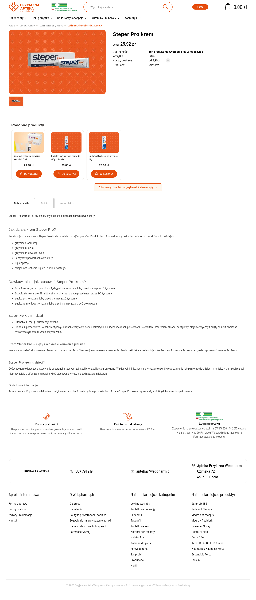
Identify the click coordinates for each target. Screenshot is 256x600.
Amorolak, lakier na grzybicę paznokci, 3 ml (27, 157)
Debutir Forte (200, 532)
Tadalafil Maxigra (202, 509)
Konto (200, 6)
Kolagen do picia (141, 543)
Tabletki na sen (140, 526)
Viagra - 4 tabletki (202, 520)
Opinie (44, 203)
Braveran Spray (201, 526)
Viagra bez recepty (203, 515)
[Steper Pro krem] (16, 101)
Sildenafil (136, 515)
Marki (134, 565)
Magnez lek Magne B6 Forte (208, 548)
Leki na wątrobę (140, 503)
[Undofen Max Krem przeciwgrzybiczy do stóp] (104, 142)
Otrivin (196, 560)
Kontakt (13, 520)
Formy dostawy (18, 503)
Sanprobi (136, 554)
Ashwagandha (139, 548)
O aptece (75, 503)
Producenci (137, 560)
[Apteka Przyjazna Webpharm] (24, 7)
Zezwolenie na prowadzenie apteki (90, 520)
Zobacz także (67, 203)
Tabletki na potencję (143, 509)
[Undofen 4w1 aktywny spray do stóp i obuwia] (66, 142)
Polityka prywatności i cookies (88, 515)
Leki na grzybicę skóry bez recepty (135, 187)
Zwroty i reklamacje (20, 515)
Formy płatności (19, 509)
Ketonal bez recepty (143, 532)
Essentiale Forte (201, 554)
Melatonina (137, 537)
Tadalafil (136, 520)
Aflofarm (154, 65)
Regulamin (76, 509)
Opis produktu (21, 203)
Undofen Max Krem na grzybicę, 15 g (103, 157)
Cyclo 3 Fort (199, 537)
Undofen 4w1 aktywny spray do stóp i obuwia (65, 157)
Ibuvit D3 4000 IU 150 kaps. (208, 543)
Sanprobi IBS (199, 503)
